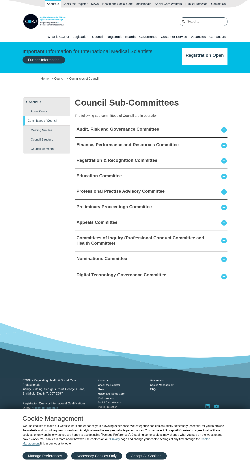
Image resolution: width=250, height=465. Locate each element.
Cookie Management (162, 384)
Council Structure (42, 139)
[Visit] (216, 406)
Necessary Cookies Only (97, 456)
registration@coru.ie (45, 407)
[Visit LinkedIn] (207, 406)
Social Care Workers (168, 3)
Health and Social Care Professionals (126, 3)
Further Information (43, 60)
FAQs (153, 389)
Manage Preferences (45, 456)
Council (97, 37)
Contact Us (218, 3)
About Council (40, 111)
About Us (53, 3)
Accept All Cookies (146, 456)
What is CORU (58, 37)
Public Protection (196, 3)
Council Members (42, 148)
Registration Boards (121, 37)
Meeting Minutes (41, 130)
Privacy (115, 439)
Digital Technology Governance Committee (121, 274)
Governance (148, 37)
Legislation (80, 37)
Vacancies (198, 37)
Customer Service (174, 37)
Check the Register (75, 3)
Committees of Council (42, 120)
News (95, 3)
